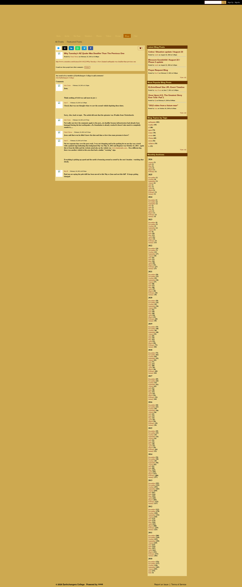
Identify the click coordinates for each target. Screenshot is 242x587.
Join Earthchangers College (65, 78)
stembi (156, 55)
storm (150, 141)
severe (150, 135)
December (151, 200)
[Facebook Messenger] (58, 48)
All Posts (59, 42)
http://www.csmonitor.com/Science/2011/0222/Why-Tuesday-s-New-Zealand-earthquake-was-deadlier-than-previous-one (96, 61)
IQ (155, 100)
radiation (151, 143)
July (149, 185)
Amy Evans (158, 90)
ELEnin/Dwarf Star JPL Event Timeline (166, 87)
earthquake (151, 122)
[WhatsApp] (77, 48)
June (149, 164)
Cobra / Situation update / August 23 (165, 52)
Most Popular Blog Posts (159, 82)
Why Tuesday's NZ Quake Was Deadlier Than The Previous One (94, 53)
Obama (150, 138)
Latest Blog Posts (156, 47)
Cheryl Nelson (74, 57)
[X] (64, 48)
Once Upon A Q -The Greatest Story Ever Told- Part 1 (165, 96)
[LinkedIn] (71, 48)
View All (183, 77)
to (149, 146)
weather (150, 125)
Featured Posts (74, 42)
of (149, 127)
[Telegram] (84, 48)
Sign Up (230, 2)
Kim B (66, 171)
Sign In (237, 2)
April (150, 168)
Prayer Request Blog (158, 70)
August (150, 162)
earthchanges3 (77, 9)
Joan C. (66, 103)
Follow (87, 67)
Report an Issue (161, 584)
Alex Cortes (67, 85)
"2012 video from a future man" (163, 105)
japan (150, 130)
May (149, 166)
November (151, 177)
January (150, 194)
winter (150, 133)
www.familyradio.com (119, 148)
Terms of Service (178, 584)
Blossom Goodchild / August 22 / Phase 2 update (164, 61)
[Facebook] (90, 48)
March (150, 169)
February (151, 171)
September (151, 181)
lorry (156, 108)
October (151, 179)
